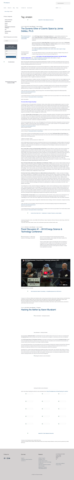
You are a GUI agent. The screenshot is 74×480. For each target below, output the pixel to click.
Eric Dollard (66, 298)
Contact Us (23, 7)
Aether (31, 220)
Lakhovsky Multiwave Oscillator (44, 464)
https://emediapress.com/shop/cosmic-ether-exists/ (45, 57)
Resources (57, 220)
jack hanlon (47, 301)
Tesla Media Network (42, 468)
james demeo (46, 222)
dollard (38, 441)
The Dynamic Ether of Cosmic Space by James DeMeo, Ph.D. (42, 29)
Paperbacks (50, 220)
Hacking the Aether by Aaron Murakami (38, 309)
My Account (29, 7)
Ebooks (6, 24)
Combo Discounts (8, 21)
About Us (9, 7)
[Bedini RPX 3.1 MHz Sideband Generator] (45, 21)
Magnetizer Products (42, 467)
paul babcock (66, 301)
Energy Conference (60, 298)
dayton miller (28, 222)
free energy (45, 441)
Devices (6, 23)
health (33, 299)
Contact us (23, 460)
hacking (48, 441)
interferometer (41, 222)
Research (53, 220)
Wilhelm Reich (26, 221)
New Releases (42, 220)
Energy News (27, 220)
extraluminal (23, 299)
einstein (35, 222)
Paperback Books (8, 31)
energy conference (35, 301)
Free (5, 29)
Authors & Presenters (8, 19)
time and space (31, 302)
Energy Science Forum (42, 460)
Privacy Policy (58, 464)
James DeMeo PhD (36, 220)
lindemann (52, 441)
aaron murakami (26, 301)
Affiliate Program (41, 458)
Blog (14, 7)
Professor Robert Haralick (34, 300)
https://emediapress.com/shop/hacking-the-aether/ (57, 391)
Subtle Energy (62, 220)
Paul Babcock (27, 300)
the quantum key (63, 441)
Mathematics (54, 299)
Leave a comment (39, 26)
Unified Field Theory (51, 300)
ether (38, 222)
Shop (17, 7)
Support (22, 458)
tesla (27, 302)
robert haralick (23, 302)
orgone (56, 301)
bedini (36, 441)
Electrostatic (54, 298)
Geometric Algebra (29, 299)
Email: (6, 53)
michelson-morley (52, 222)
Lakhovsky (50, 299)
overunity (56, 441)
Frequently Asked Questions (26, 459)
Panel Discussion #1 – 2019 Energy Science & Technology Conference (41, 230)
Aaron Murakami (32, 26)
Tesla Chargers (41, 466)
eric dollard (41, 301)
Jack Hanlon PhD (38, 299)
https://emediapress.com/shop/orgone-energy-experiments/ (33, 59)
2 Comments (38, 307)
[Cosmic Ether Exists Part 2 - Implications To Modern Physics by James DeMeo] (45, 215)
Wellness (6, 32)
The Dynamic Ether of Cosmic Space (35, 97)
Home (5, 7)
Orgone (46, 220)
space (57, 222)
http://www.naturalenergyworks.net (28, 91)
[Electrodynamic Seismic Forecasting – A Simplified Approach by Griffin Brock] (45, 293)
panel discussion (60, 301)
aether (24, 222)
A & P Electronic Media (29, 298)
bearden (33, 441)
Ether (69, 298)
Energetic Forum (41, 459)
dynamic (32, 222)
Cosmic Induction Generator (47, 298)
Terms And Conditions (60, 463)
